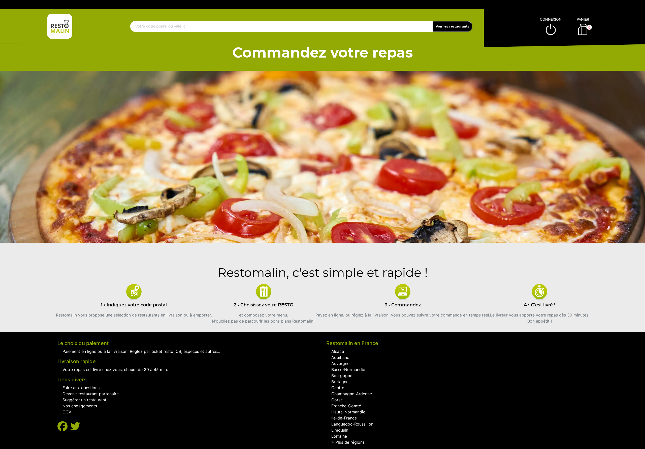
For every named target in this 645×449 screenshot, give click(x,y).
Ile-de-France (344, 417)
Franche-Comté (346, 405)
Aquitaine (340, 357)
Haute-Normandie (348, 411)
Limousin (339, 430)
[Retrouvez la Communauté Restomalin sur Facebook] (63, 426)
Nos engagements (79, 405)
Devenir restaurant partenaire (90, 393)
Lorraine (339, 436)
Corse (337, 399)
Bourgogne (341, 375)
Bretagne (339, 381)
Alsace (337, 351)
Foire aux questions (81, 387)
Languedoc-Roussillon (352, 424)
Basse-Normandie (348, 369)
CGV (66, 411)
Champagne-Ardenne (351, 393)
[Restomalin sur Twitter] (75, 426)
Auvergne (340, 363)
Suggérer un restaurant (84, 399)
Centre (337, 387)
